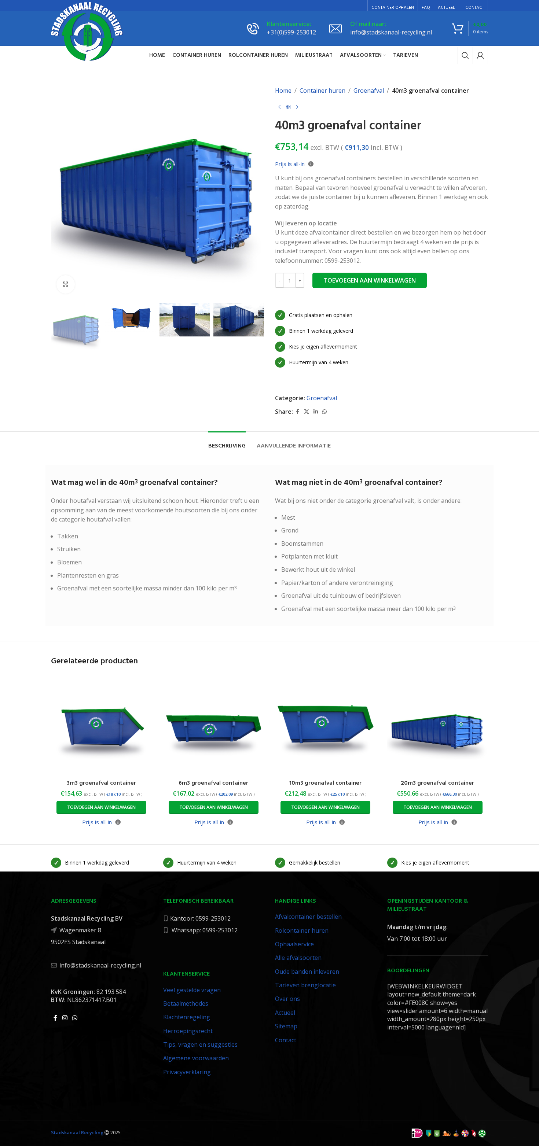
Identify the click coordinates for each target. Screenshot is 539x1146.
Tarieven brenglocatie (305, 985)
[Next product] (297, 107)
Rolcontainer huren (302, 930)
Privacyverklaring (187, 1072)
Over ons (287, 999)
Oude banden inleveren (307, 972)
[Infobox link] (281, 28)
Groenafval (368, 90)
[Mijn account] (480, 55)
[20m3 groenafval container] (437, 725)
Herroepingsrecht (188, 1031)
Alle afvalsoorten (298, 958)
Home (283, 90)
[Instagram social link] (65, 1017)
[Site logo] (87, 31)
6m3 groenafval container (213, 783)
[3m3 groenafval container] (101, 725)
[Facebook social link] (297, 412)
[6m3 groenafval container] (213, 725)
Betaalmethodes (185, 1003)
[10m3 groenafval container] (325, 725)
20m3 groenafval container (437, 783)
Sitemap (286, 1026)
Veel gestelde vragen (192, 990)
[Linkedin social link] (315, 412)
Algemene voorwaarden (196, 1058)
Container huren (322, 90)
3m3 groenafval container (101, 783)
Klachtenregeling (186, 1017)
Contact (285, 1040)
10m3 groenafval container (325, 783)
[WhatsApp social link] (324, 412)
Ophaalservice (294, 944)
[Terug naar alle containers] (288, 107)
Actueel (285, 1013)
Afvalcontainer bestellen (308, 917)
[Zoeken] (465, 55)
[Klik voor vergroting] (65, 284)
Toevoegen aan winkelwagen (369, 280)
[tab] (227, 442)
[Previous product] (279, 107)
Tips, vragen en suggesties (200, 1044)
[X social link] (306, 412)
